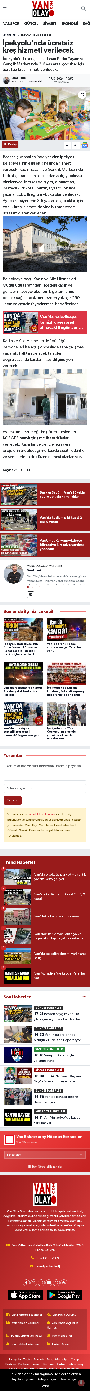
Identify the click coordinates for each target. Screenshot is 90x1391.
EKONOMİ (69, 24)
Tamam (45, 1386)
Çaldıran (10, 1364)
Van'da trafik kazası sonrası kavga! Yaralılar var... (64, 648)
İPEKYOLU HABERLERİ (36, 35)
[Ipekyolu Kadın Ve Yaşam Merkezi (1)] (45, 244)
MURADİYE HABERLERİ (50, 1111)
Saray (13, 1368)
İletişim (41, 1368)
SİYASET (49, 24)
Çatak (61, 1364)
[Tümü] (84, 997)
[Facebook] (26, 1282)
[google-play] (64, 1296)
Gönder (12, 800)
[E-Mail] (30, 594)
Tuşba (27, 1359)
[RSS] (63, 1282)
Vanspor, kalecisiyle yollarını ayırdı (54, 1058)
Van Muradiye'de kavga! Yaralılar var (57, 1120)
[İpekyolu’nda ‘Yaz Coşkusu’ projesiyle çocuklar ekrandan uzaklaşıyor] (67, 713)
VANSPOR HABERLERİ (49, 1049)
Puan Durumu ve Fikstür (26, 1335)
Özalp (75, 1359)
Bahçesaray (76, 1364)
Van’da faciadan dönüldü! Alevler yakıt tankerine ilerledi (23, 691)
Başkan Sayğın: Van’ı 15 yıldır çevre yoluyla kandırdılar (57, 1016)
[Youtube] (48, 1282)
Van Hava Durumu (64, 1314)
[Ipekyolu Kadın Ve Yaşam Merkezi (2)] (45, 397)
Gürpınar (49, 1364)
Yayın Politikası (69, 1368)
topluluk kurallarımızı (42, 814)
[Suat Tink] (14, 573)
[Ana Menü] (5, 9)
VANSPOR (11, 24)
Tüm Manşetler (62, 1335)
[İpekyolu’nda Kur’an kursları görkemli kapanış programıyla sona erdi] (67, 673)
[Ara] (83, 9)
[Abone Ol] (84, 145)
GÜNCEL (31, 24)
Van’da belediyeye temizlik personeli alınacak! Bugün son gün (22, 732)
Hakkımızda (27, 1368)
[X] (33, 1282)
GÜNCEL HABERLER (48, 1008)
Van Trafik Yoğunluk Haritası (62, 1325)
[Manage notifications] (81, 1383)
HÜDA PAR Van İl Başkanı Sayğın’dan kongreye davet (58, 1078)
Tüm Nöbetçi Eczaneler (47, 1166)
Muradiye (61, 1359)
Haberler (9, 35)
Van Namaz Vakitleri (25, 1323)
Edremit (39, 1359)
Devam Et (32, 587)
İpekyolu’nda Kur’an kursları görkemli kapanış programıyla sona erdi (65, 691)
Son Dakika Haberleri (25, 1344)
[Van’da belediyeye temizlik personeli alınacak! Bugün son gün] (23, 713)
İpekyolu (15, 1359)
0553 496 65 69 (47, 1258)
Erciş (50, 1359)
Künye (53, 1368)
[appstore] (25, 1296)
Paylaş (12, 144)
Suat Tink (34, 570)
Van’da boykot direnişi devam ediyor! (56, 1099)
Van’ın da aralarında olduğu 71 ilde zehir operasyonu (59, 1037)
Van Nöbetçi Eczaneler (27, 1314)
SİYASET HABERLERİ (48, 1070)
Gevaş (36, 1364)
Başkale (23, 1364)
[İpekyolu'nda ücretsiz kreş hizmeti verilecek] (45, 113)
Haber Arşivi (60, 1344)
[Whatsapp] (56, 1282)
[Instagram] (41, 1282)
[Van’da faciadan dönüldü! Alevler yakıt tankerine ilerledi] (23, 673)
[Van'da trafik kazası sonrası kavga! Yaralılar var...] (67, 629)
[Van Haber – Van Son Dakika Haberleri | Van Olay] (43, 9)
